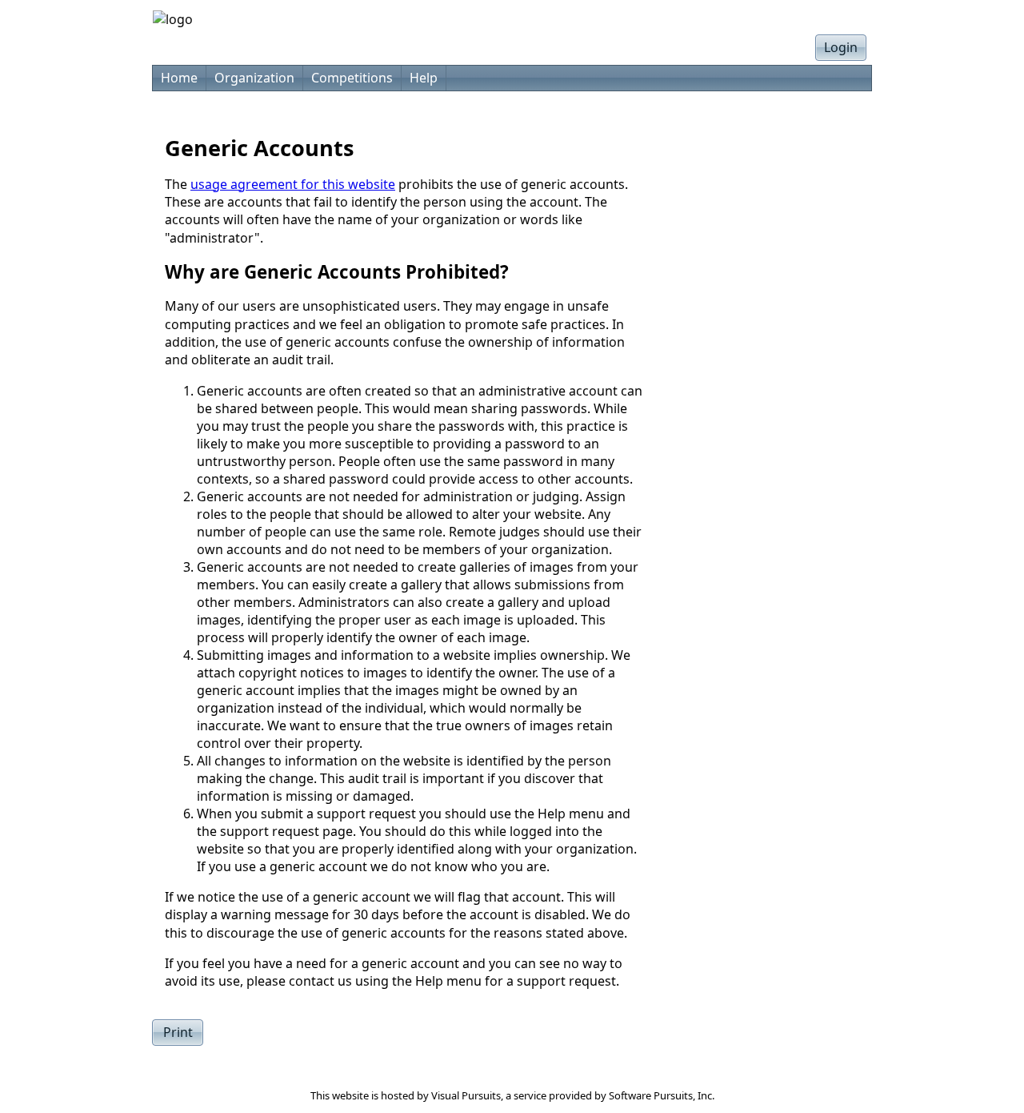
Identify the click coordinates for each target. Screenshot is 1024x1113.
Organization (254, 77)
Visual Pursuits (466, 1095)
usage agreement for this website (292, 184)
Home (179, 77)
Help (424, 77)
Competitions (352, 77)
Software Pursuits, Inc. (661, 1095)
